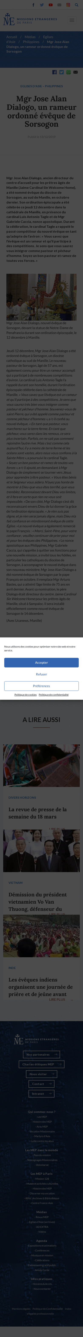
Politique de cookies (25, 694)
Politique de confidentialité (54, 694)
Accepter (41, 662)
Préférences (41, 686)
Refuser (41, 674)
